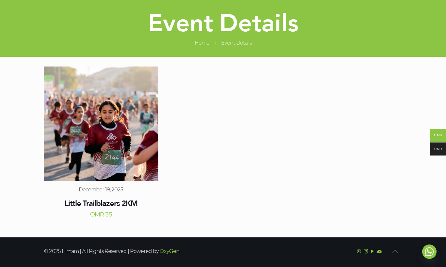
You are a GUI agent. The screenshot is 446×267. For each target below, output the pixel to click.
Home (202, 43)
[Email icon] (379, 251)
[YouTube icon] (372, 251)
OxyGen (169, 251)
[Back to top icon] (395, 251)
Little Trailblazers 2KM (101, 203)
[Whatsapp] (429, 252)
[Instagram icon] (365, 251)
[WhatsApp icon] (358, 251)
